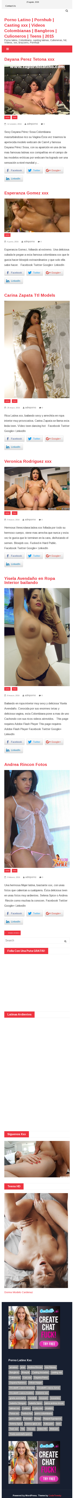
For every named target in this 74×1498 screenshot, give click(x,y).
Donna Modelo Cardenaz (18, 1292)
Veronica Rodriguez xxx (27, 461)
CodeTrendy (55, 1495)
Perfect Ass (27, 1413)
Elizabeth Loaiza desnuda (22, 1388)
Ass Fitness (50, 1367)
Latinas (7, 117)
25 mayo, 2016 (13, 408)
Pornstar (28, 1418)
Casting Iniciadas (40, 1372)
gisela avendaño (17, 1398)
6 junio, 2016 (12, 242)
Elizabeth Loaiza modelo (21, 1393)
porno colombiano (43, 1413)
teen (58, 1424)
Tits (22, 1429)
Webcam (54, 1429)
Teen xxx (14, 1429)
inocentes (55, 1398)
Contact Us (10, 6)
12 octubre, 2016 (14, 124)
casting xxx (56, 1372)
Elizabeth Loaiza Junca (48, 1388)
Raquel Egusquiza (52, 1418)
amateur (14, 1367)
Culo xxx (27, 1377)
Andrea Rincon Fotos (25, 764)
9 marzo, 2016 (13, 520)
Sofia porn (48, 1424)
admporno (32, 123)
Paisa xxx (14, 1413)
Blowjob (25, 1372)
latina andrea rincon (54, 1403)
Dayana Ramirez (18, 1383)
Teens (14, 117)
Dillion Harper (35, 1383)
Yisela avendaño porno (20, 1434)
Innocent (43, 1398)
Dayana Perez (41, 1377)
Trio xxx (31, 1429)
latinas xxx (14, 1408)
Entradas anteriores (14, 933)
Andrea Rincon (35, 1367)
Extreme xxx (42, 1393)
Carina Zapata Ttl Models (29, 295)
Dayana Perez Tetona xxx (29, 59)
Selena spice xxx (33, 1424)
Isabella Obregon (18, 1403)
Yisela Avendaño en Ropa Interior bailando (29, 580)
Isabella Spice (35, 1403)
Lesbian (26, 1408)
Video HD (42, 1429)
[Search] (65, 941)
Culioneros (15, 1377)
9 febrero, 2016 (13, 877)
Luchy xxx (37, 1408)
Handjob (32, 1398)
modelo (49, 1408)
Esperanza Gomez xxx (26, 193)
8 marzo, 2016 (13, 695)
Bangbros (14, 1372)
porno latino (15, 1418)
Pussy (37, 1418)
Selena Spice (16, 1424)
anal (23, 1367)
